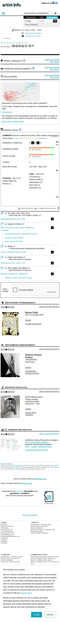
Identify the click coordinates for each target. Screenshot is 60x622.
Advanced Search (7, 526)
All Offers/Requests (33, 324)
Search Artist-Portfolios (30, 414)
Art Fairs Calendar (30, 515)
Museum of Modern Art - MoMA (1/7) (14, 274)
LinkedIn (4, 539)
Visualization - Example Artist (41, 524)
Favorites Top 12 (6, 529)
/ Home (3, 522)
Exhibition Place (18, 121)
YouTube (4, 543)
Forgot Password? (31, 24)
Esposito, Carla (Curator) (14, 238)
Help (42, 17)
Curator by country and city (10, 562)
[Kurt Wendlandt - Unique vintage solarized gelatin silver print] (10, 417)
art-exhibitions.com (7, 534)
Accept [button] (36, 615)
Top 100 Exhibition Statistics (37, 442)
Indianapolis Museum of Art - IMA (13, 219)
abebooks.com (40, 479)
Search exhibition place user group (43, 558)
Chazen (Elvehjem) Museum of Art (13, 252)
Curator (9, 121)
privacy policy (26, 593)
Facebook (4, 538)
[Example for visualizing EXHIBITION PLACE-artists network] (12, 443)
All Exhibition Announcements (32, 372)
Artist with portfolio (37, 531)
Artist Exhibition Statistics (39, 533)
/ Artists (34, 522)
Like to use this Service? (49, 307)
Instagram (4, 541)
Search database (37, 528)
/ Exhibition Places (39, 554)
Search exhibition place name (41, 560)
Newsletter (51, 17)
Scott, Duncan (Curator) (14, 241)
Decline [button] (50, 615)
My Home (4, 524)
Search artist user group (39, 526)
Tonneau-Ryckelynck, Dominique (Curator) (21, 234)
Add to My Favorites (33, 33)
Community (4, 528)
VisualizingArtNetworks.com (10, 536)
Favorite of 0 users (33, 36)
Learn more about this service (51, 61)
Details (28, 320)
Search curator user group (10, 558)
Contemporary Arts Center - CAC (13, 263)
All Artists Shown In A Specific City (42, 529)
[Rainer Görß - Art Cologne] (10, 336)
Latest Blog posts (7, 531)
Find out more (7, 112)
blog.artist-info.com (7, 533)
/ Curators (5, 554)
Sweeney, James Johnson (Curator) (18, 278)
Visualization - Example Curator (12, 556)
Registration (31, 17)
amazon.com (26, 483)
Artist (4, 121)
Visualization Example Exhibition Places (45, 556)
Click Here (49, 503)
